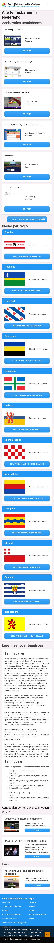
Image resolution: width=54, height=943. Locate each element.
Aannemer (32, 902)
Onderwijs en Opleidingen (11, 906)
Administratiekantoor (9, 919)
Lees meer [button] (35, 939)
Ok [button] (47, 935)
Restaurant (6, 902)
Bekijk (26, 51)
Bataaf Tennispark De (13, 188)
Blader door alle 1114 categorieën (14, 923)
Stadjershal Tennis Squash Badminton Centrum (23, 125)
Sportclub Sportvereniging (11, 914)
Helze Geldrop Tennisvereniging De (18, 62)
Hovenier (5, 910)
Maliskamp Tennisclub (13, 30)
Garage (31, 910)
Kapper (31, 919)
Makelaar (32, 906)
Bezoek (38, 885)
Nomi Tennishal (10, 156)
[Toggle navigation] (49, 5)
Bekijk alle (26, 219)
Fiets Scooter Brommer (37, 914)
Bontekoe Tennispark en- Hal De (17, 93)
